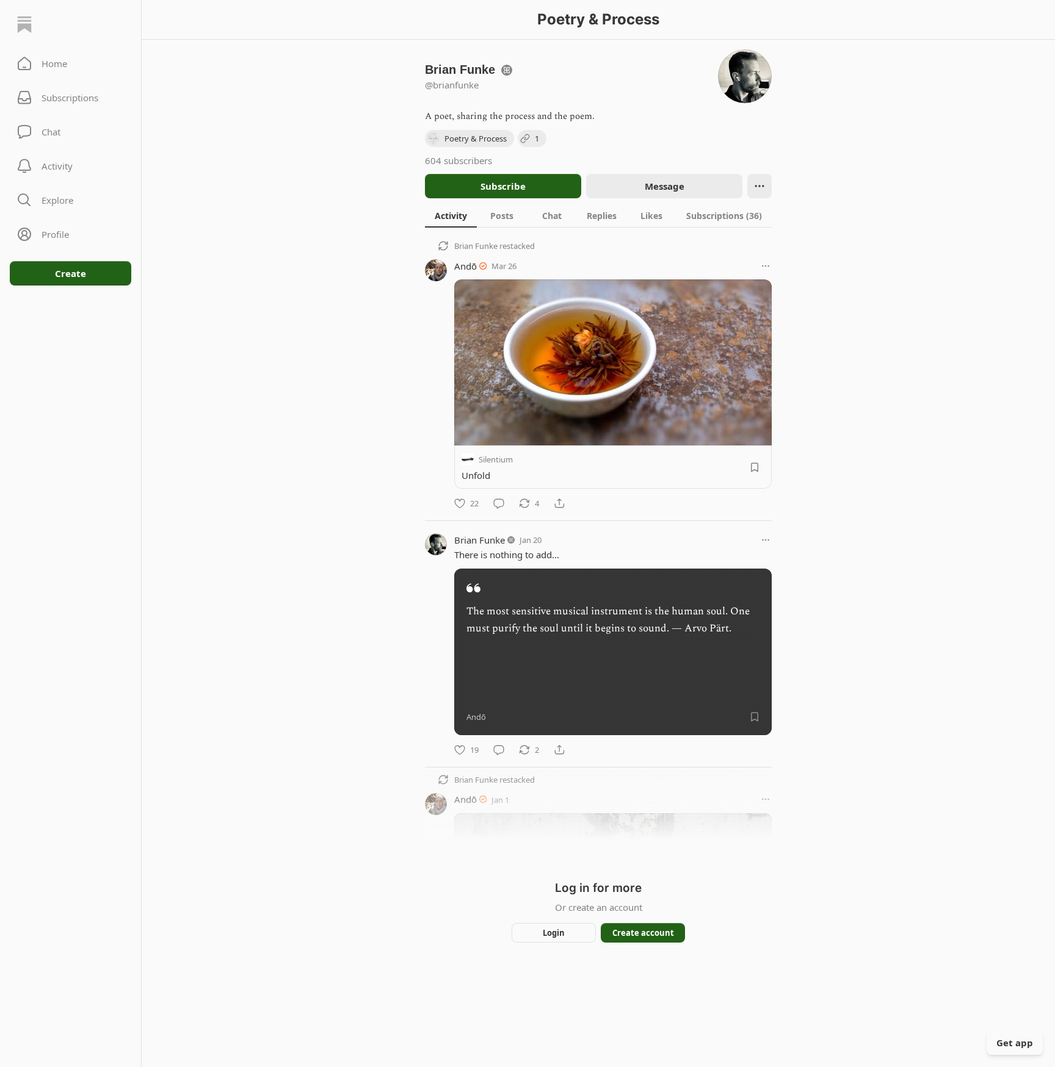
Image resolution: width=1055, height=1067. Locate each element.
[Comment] (498, 503)
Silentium (496, 459)
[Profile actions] (759, 186)
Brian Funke (476, 245)
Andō (465, 266)
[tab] (451, 215)
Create (70, 273)
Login (554, 932)
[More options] (765, 266)
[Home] (24, 24)
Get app (1014, 1042)
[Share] (559, 503)
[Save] (754, 467)
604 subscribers (458, 160)
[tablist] (598, 215)
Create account (643, 932)
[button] (70, 63)
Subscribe (503, 186)
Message (664, 186)
